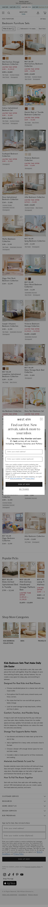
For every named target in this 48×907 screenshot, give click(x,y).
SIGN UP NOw (24, 484)
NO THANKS (24, 489)
